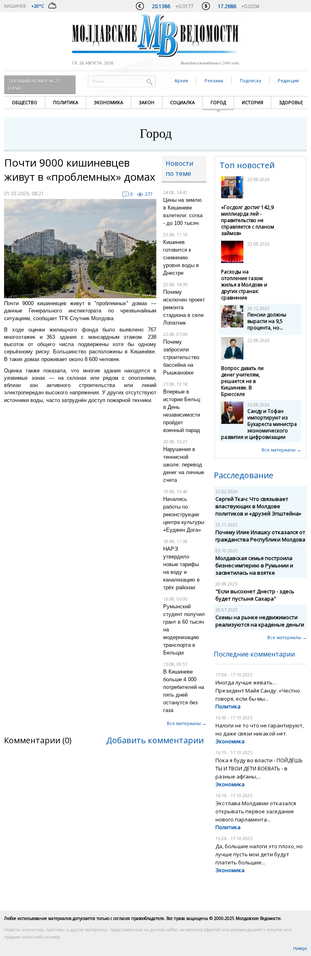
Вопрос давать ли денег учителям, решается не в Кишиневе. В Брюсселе (242, 381)
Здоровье (291, 102)
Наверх (300, 948)
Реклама (213, 80)
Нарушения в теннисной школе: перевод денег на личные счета (183, 464)
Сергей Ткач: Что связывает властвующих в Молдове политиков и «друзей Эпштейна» (258, 506)
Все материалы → (187, 723)
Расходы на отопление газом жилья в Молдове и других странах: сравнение (244, 284)
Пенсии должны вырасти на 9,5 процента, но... (266, 321)
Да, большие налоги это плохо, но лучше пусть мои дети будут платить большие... (259, 854)
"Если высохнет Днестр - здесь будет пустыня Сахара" (254, 595)
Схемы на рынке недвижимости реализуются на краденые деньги (259, 621)
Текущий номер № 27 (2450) (34, 84)
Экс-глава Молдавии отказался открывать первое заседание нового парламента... (255, 811)
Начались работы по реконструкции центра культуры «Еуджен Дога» (183, 514)
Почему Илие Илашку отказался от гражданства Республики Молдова (260, 535)
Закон (146, 102)
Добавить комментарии (155, 740)
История (252, 102)
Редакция (288, 80)
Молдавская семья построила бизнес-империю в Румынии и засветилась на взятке (254, 565)
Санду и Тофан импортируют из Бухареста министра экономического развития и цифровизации (259, 424)
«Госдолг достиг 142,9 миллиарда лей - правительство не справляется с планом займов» (247, 220)
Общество (24, 102)
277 (148, 194)
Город (218, 102)
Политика (65, 102)
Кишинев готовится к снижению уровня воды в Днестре (181, 257)
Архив (181, 80)
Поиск (149, 82)
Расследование (243, 475)
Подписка (250, 80)
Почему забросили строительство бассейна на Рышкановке (181, 357)
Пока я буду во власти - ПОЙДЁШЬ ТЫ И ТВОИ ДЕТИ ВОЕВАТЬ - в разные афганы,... (259, 768)
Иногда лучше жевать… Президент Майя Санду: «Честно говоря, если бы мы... (257, 690)
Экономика (108, 102)
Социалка (182, 102)
